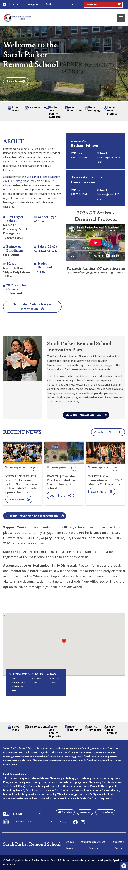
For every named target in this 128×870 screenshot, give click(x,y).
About (70, 841)
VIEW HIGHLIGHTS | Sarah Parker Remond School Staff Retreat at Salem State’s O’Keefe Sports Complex (21, 484)
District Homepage (94, 109)
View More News (105, 432)
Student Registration (74, 109)
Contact (119, 848)
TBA (42, 271)
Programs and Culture (92, 841)
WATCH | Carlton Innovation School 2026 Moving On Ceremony (105, 480)
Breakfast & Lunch (45, 251)
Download (15, 293)
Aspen (86, 812)
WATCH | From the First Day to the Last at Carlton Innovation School (63, 482)
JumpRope (106, 812)
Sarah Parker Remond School (32, 844)
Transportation (35, 107)
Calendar (94, 848)
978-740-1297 (79, 157)
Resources (118, 841)
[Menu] (121, 18)
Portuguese (33, 4)
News (69, 848)
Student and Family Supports (55, 112)
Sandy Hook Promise (112, 110)
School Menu (16, 109)
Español (16, 4)
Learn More (14, 81)
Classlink (66, 812)
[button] (124, 866)
